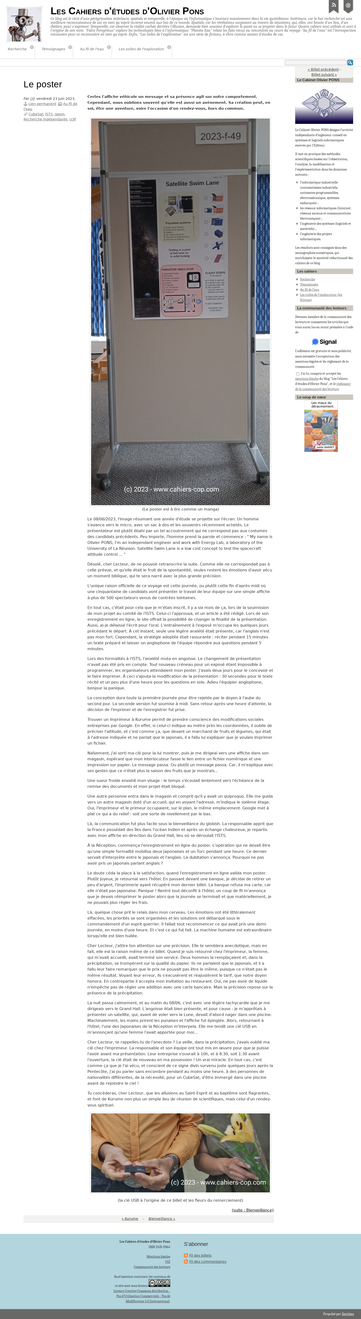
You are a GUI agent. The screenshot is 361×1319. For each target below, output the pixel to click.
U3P (72, 119)
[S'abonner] (333, 13)
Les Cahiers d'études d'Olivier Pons (127, 10)
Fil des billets (200, 1255)
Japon (60, 114)
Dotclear (348, 1314)
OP (32, 99)
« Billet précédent (323, 69)
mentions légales (307, 379)
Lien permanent (42, 104)
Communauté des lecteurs (152, 1267)
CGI (167, 1262)
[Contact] (348, 13)
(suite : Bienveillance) (253, 1210)
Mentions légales (158, 1256)
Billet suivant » (324, 75)
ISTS (49, 114)
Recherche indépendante (46, 119)
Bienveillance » (162, 1219)
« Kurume (130, 1219)
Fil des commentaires (207, 1262)
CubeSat (35, 114)
